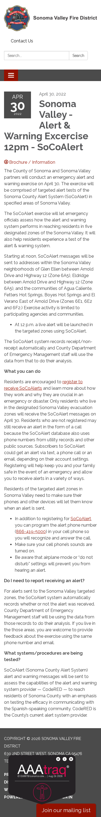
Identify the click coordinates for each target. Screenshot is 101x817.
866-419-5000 (31, 531)
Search (78, 55)
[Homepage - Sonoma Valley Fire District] (50, 18)
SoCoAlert (81, 518)
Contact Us (22, 40)
